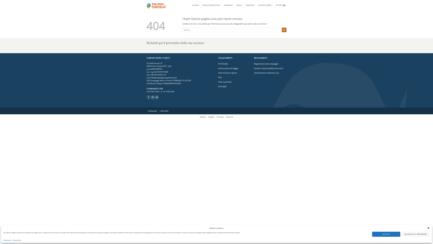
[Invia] (284, 30)
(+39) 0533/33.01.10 (158, 75)
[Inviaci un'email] (157, 97)
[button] (428, 228)
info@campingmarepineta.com (164, 77)
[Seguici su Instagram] (153, 97)
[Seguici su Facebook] (149, 97)
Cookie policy (7, 240)
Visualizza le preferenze (415, 234)
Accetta (386, 234)
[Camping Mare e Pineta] (160, 5)
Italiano (278, 5)
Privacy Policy (17, 240)
